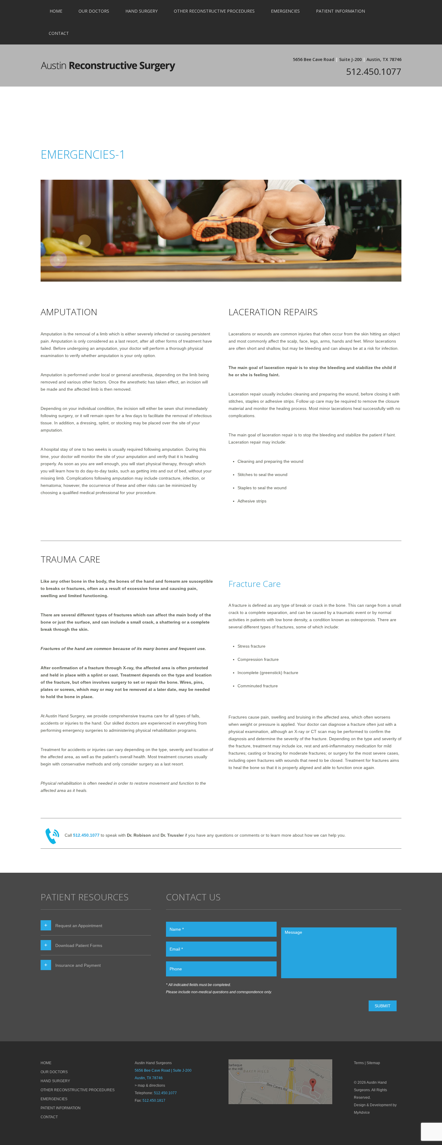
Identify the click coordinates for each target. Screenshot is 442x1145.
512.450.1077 (373, 71)
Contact (59, 33)
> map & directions (150, 1085)
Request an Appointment (78, 925)
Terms (359, 1063)
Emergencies (285, 11)
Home (56, 11)
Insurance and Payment (78, 965)
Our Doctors (93, 11)
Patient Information (340, 11)
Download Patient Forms (78, 945)
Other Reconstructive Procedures (214, 11)
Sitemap (373, 1063)
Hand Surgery (141, 11)
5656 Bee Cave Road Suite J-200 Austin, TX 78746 (347, 59)
